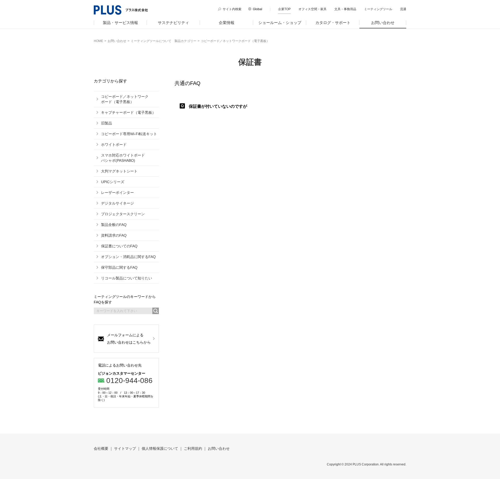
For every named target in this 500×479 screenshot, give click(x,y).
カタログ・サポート (333, 22)
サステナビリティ (173, 22)
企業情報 (226, 22)
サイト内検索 (232, 9)
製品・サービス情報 (120, 22)
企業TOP (284, 9)
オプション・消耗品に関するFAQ (128, 257)
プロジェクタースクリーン (123, 214)
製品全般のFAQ (114, 225)
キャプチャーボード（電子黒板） (128, 112)
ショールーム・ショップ (279, 22)
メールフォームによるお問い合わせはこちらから (129, 338)
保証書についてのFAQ (119, 246)
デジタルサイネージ (117, 203)
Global (257, 9)
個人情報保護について (160, 448)
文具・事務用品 (345, 9)
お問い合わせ (383, 22)
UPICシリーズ (112, 182)
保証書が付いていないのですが (218, 106)
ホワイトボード (114, 144)
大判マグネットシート (119, 171)
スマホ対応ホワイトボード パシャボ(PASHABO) (123, 158)
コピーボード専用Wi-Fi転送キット (129, 134)
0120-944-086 (129, 380)
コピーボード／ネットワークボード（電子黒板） (124, 99)
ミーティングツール (378, 9)
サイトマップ (125, 448)
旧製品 (106, 123)
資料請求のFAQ (114, 235)
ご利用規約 (193, 448)
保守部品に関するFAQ (119, 267)
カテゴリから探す (110, 81)
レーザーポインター (117, 192)
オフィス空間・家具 (312, 9)
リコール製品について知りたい (126, 278)
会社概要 (101, 448)
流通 (403, 9)
